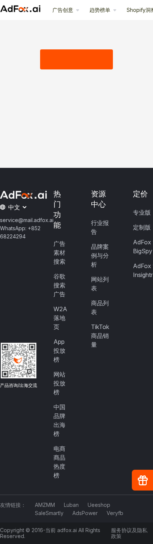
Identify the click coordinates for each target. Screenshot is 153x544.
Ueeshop (99, 505)
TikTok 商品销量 (100, 335)
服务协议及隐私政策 (129, 533)
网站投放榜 (59, 383)
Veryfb (115, 513)
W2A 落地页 (60, 317)
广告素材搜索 (59, 252)
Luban (71, 505)
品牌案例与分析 (100, 255)
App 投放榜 (59, 350)
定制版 (142, 227)
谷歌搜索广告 (59, 285)
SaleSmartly (49, 513)
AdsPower (85, 513)
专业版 (142, 212)
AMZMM (45, 505)
